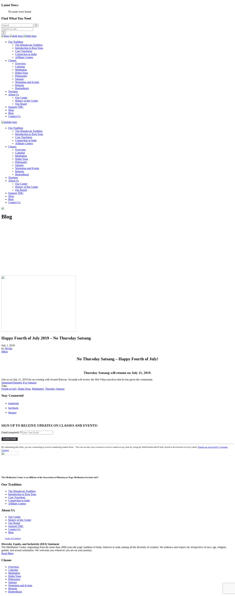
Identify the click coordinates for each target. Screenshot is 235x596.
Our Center (14, 516)
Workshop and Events (20, 585)
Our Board (14, 523)
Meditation (38, 388)
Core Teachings (16, 497)
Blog (11, 532)
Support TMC (16, 526)
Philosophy (14, 579)
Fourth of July (9, 388)
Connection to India (19, 500)
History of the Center (19, 519)
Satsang (12, 582)
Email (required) (11, 432)
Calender (13, 569)
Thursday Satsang (55, 388)
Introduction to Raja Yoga (22, 494)
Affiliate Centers (17, 503)
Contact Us (14, 529)
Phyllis (8, 348)
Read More (7, 553)
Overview (13, 566)
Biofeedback (15, 591)
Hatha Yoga (24, 388)
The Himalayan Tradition (22, 491)
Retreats (12, 588)
